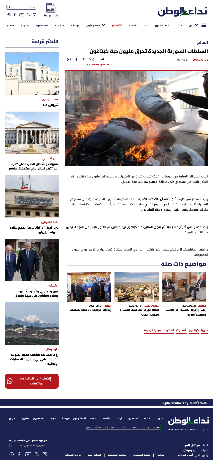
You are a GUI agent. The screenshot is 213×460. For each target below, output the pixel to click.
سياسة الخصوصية (117, 455)
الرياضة (75, 26)
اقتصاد (133, 26)
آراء (146, 26)
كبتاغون (194, 330)
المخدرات (181, 330)
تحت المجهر (162, 26)
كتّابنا (179, 26)
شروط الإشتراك (73, 455)
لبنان (192, 26)
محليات (134, 427)
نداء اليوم (145, 427)
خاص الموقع (91, 427)
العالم (115, 26)
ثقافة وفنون (94, 26)
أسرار (123, 427)
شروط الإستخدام (141, 455)
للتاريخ (25, 26)
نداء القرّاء (102, 427)
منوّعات (59, 26)
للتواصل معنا (94, 455)
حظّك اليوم (42, 26)
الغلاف (156, 427)
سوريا (204, 330)
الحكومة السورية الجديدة (159, 330)
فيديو (10, 26)
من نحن (160, 455)
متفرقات (113, 427)
